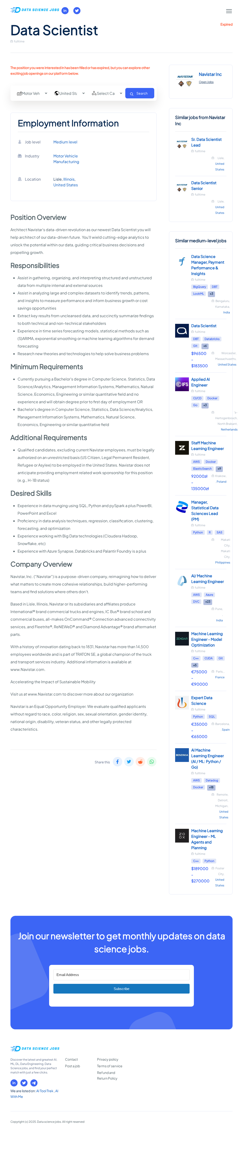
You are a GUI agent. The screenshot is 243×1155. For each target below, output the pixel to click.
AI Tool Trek (45, 1091)
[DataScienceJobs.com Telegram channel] (33, 1082)
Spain (226, 729)
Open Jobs (206, 82)
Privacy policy (107, 1059)
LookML (198, 293)
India (226, 312)
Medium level (65, 141)
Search (142, 93)
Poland (221, 481)
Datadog (212, 780)
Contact (71, 1059)
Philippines (222, 562)
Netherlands (229, 429)
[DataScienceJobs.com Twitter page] (76, 10)
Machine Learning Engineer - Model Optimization (207, 639)
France (219, 677)
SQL (212, 716)
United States (65, 184)
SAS (219, 532)
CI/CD (197, 398)
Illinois (69, 179)
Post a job (72, 1066)
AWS (196, 461)
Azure (209, 594)
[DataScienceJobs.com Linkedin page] (65, 10)
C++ (196, 658)
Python (198, 532)
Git (195, 346)
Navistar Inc (210, 74)
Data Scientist (203, 325)
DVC (196, 601)
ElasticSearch (202, 468)
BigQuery (199, 287)
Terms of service (109, 1066)
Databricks (212, 339)
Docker (212, 398)
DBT (214, 287)
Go (195, 405)
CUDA (209, 658)
